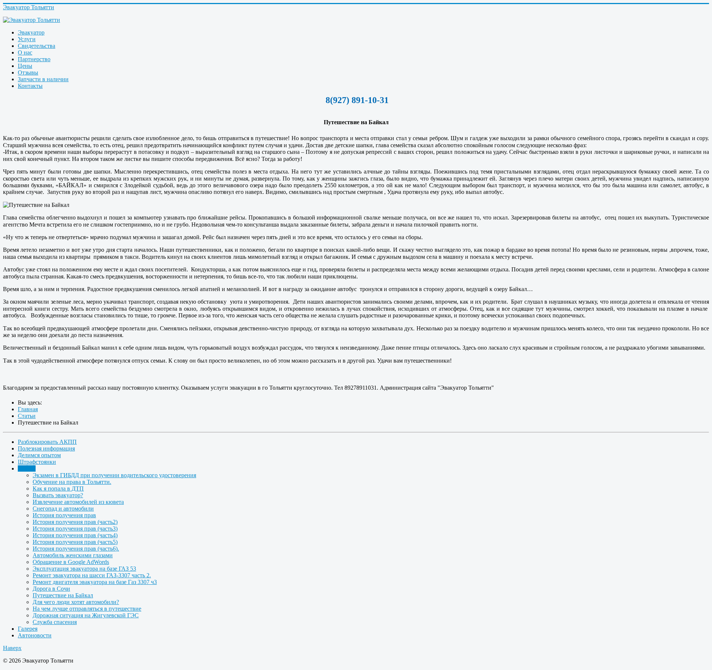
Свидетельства (36, 46)
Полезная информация (46, 448)
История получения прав (64, 515)
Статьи (27, 468)
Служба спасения (55, 622)
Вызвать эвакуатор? (58, 495)
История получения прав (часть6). (76, 548)
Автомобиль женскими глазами (73, 555)
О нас (25, 52)
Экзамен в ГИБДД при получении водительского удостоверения (114, 475)
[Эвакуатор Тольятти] (356, 20)
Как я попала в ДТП (58, 488)
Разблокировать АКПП (47, 442)
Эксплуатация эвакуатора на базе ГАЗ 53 (84, 568)
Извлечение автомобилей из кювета (78, 502)
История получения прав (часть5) (75, 542)
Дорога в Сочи (51, 588)
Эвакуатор (31, 32)
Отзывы (28, 72)
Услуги (27, 39)
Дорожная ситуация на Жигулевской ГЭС (86, 615)
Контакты (30, 86)
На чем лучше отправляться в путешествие (87, 608)
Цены (25, 66)
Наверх (12, 648)
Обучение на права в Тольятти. (72, 482)
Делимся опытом (39, 455)
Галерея (27, 629)
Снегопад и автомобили (63, 508)
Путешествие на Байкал (63, 595)
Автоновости (35, 635)
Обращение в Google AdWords (71, 562)
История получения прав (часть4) (75, 535)
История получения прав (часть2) (75, 522)
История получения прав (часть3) (75, 528)
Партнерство (34, 59)
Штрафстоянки (37, 462)
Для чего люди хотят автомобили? (76, 602)
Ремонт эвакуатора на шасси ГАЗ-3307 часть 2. (92, 575)
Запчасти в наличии (43, 79)
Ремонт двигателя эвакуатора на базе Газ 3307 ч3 (95, 582)
